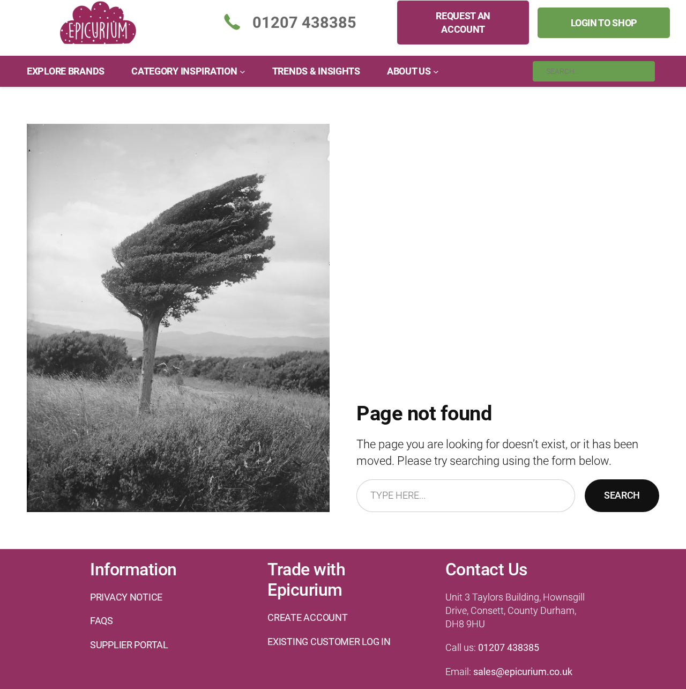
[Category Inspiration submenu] (242, 72)
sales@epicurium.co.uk (522, 671)
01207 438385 (508, 647)
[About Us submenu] (436, 72)
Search (622, 495)
